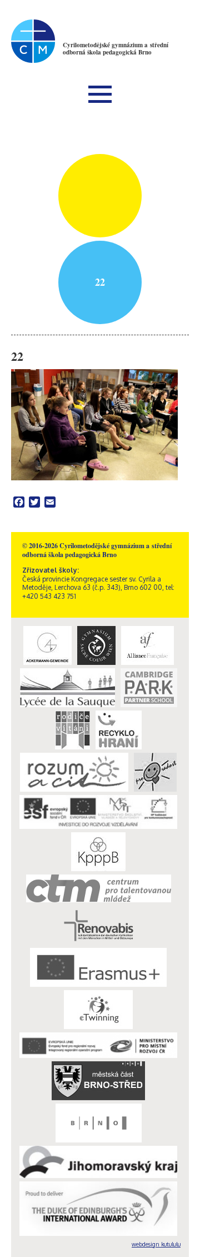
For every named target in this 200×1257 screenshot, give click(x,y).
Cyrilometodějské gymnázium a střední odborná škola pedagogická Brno (115, 49)
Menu (100, 94)
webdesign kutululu (156, 1244)
